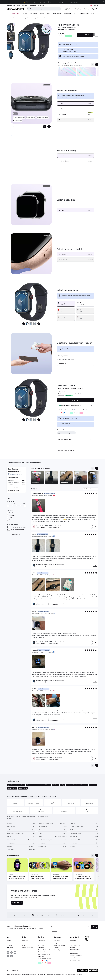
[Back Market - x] (11, 956)
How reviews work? (14, 490)
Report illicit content (75, 960)
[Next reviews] (96, 765)
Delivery (24, 945)
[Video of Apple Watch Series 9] (11, 36)
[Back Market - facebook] (8, 956)
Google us (34, 897)
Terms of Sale (73, 943)
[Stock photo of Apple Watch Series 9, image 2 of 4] (11, 46)
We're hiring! (10, 947)
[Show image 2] (13, 126)
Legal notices (73, 958)
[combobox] (75, 356)
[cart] (96, 9)
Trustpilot (9, 950)
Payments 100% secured (44, 958)
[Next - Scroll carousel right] (96, 64)
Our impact (9, 945)
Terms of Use (73, 940)
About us (9, 940)
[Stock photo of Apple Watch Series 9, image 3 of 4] (11, 55)
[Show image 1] (27, 323)
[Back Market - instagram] (8, 952)
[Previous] (23, 323)
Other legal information (76, 955)
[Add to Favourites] (96, 35)
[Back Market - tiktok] (11, 952)
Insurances (41, 945)
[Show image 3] (35, 323)
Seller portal (41, 956)
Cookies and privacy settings (75, 950)
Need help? (78, 9)
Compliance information (88, 409)
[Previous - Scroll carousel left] (92, 64)
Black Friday (57, 950)
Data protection (74, 953)
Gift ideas (56, 947)
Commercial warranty (43, 943)
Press (8, 943)
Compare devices (58, 943)
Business (87, 9)
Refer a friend (41, 940)
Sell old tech (41, 947)
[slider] (8, 506)
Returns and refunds (27, 947)
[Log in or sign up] (92, 9)
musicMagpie (70, 409)
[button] (46, 29)
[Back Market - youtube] (15, 952)
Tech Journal (57, 940)
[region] (78, 72)
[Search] (28, 9)
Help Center (25, 943)
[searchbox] (45, 8)
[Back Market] (15, 9)
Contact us (25, 940)
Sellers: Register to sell (44, 954)
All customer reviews (59, 945)
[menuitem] (33, 13)
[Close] (103, 2)
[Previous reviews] (92, 765)
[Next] (38, 323)
